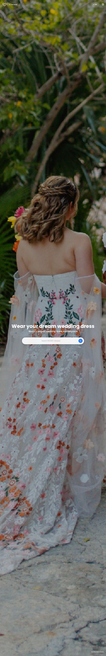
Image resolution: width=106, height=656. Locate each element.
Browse (14, 5)
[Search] (80, 341)
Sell (96, 5)
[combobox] (53, 340)
